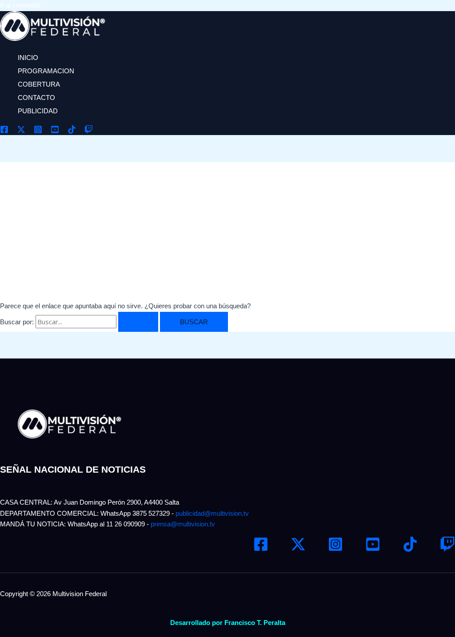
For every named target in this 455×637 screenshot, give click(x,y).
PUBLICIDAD (38, 111)
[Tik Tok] (72, 131)
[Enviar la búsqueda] (138, 322)
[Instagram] (38, 131)
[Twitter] (21, 131)
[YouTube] (55, 131)
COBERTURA (39, 84)
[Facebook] (4, 131)
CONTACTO (36, 97)
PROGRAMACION (46, 71)
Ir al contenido (20, 5)
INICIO (28, 57)
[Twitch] (88, 131)
